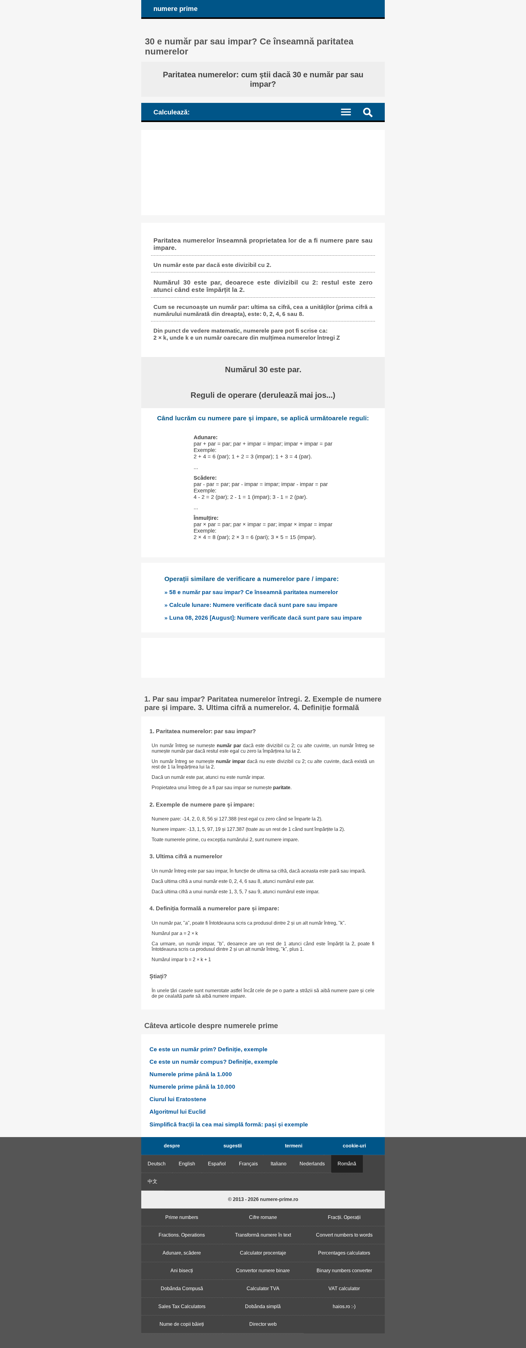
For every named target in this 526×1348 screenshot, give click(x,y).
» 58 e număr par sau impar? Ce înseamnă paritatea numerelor (251, 592)
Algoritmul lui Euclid (177, 1111)
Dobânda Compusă (182, 1288)
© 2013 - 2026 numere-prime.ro (263, 1199)
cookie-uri (354, 1145)
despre (172, 1145)
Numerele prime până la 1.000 (190, 1074)
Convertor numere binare (263, 1270)
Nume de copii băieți (182, 1324)
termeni (293, 1145)
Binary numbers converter (344, 1270)
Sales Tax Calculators (181, 1306)
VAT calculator (344, 1288)
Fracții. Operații (344, 1217)
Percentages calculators (344, 1252)
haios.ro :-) (344, 1306)
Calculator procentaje (263, 1252)
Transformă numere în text (263, 1235)
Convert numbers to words (344, 1235)
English (187, 1163)
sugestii (232, 1145)
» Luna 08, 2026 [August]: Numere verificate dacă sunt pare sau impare (263, 617)
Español (217, 1163)
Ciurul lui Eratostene (177, 1099)
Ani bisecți (181, 1270)
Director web (263, 1324)
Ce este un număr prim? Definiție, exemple (208, 1049)
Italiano (278, 1163)
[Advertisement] (263, 172)
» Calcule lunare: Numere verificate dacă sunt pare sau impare (251, 604)
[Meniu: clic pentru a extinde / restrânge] (349, 111)
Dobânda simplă (263, 1306)
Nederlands (312, 1163)
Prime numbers (181, 1217)
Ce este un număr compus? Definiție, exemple (213, 1062)
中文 (152, 1181)
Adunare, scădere (182, 1252)
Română (347, 1163)
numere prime (175, 8)
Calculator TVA (263, 1288)
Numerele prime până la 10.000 (192, 1087)
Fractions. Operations (182, 1235)
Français (248, 1163)
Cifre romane (263, 1217)
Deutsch (157, 1163)
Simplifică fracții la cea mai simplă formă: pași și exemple (228, 1124)
